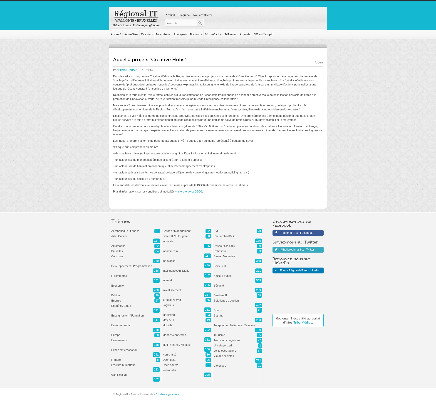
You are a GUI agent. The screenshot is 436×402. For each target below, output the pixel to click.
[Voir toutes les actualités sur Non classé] (187, 352)
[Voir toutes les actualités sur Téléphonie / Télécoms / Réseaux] (238, 323)
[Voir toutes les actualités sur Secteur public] (238, 273)
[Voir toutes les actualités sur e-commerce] (135, 273)
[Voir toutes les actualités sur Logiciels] (187, 303)
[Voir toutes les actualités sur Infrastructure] (187, 249)
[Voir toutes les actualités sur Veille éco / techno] (238, 348)
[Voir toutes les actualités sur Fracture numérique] (135, 362)
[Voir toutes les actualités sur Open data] (187, 357)
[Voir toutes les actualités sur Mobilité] (187, 323)
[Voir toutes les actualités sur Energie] (135, 298)
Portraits (196, 34)
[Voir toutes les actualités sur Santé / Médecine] (238, 254)
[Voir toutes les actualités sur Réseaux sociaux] (238, 243)
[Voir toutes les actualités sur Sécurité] (238, 283)
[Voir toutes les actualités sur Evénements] (135, 338)
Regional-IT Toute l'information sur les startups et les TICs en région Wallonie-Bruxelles (136, 18)
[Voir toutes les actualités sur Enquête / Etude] (135, 303)
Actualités (131, 34)
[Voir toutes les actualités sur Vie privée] (238, 363)
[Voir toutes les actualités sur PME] (238, 228)
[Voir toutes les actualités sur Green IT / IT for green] (187, 234)
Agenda (245, 34)
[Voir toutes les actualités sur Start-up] (238, 313)
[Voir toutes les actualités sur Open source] (187, 362)
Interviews (163, 34)
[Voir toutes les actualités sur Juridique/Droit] (187, 297)
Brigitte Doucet (127, 70)
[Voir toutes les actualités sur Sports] (238, 308)
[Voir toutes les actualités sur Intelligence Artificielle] (187, 268)
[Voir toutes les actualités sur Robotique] (238, 249)
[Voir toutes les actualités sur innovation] (187, 258)
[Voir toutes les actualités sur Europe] (135, 333)
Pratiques (180, 34)
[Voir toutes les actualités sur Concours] (135, 254)
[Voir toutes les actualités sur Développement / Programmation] (135, 264)
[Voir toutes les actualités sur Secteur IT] (238, 264)
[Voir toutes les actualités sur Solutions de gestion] (238, 298)
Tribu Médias (302, 322)
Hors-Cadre (213, 34)
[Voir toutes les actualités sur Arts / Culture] (135, 234)
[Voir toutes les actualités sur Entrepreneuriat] (135, 323)
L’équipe (184, 15)
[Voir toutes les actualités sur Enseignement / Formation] (135, 313)
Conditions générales (167, 394)
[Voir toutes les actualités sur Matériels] (187, 318)
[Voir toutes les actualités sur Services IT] (238, 293)
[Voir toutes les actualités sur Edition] (135, 293)
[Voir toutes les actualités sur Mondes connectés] (187, 333)
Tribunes (231, 34)
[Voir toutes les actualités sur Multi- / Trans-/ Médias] (187, 342)
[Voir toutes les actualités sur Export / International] (135, 347)
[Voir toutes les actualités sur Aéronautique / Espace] (135, 228)
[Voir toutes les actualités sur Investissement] (187, 288)
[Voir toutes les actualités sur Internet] (187, 278)
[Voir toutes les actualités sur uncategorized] (238, 343)
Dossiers (147, 34)
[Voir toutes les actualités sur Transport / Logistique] (238, 338)
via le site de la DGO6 (188, 191)
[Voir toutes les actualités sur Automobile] (135, 243)
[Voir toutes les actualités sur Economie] (135, 283)
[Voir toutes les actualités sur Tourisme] (238, 333)
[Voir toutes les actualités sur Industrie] (187, 239)
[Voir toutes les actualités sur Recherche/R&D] (238, 234)
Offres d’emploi (264, 34)
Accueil (170, 15)
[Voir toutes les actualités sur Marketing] (187, 312)
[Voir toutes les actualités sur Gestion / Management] (187, 228)
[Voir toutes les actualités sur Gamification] (135, 372)
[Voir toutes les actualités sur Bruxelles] (135, 249)
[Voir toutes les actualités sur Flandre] (135, 357)
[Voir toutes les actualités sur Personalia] (187, 368)
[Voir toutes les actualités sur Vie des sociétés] (238, 353)
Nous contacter (202, 15)
